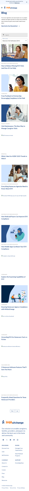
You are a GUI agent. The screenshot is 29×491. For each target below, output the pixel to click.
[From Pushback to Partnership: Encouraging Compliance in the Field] (14, 83)
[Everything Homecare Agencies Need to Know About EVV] (14, 174)
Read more (17, 2)
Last (17, 411)
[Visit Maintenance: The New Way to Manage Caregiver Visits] (14, 113)
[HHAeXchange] (10, 7)
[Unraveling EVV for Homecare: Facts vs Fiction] (14, 324)
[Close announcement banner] (26, 2)
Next (12, 411)
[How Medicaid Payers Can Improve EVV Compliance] (14, 204)
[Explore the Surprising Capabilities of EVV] (14, 264)
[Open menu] (2, 8)
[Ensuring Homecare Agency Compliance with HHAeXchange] (14, 294)
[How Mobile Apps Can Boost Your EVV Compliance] (14, 234)
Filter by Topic (5, 38)
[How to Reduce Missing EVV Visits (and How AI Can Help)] (14, 53)
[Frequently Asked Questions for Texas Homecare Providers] (14, 385)
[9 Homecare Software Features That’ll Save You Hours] (14, 355)
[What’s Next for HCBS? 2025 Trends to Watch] (14, 144)
